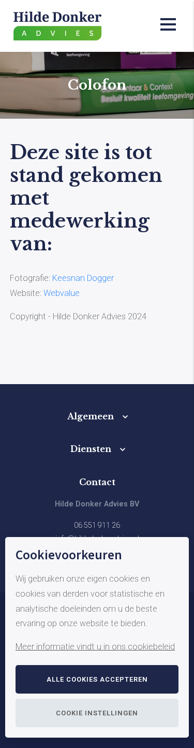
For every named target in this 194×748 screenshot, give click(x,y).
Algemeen (90, 416)
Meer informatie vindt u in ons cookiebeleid (95, 647)
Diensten (90, 449)
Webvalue (61, 293)
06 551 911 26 (97, 525)
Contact (97, 482)
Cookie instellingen (97, 713)
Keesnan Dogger (84, 278)
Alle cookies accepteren (97, 679)
